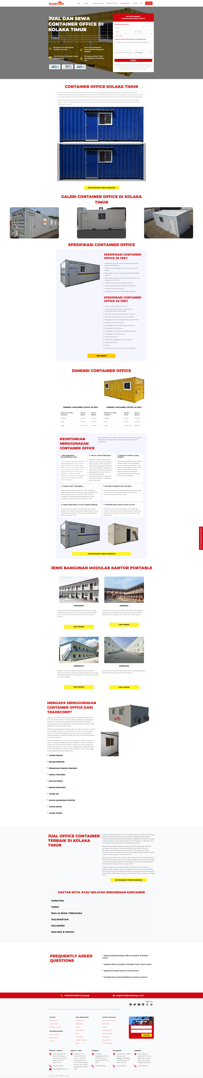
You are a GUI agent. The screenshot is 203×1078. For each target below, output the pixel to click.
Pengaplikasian (125, 3)
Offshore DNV (106, 1040)
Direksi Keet (106, 1024)
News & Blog (79, 1030)
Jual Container (53, 1020)
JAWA (55, 907)
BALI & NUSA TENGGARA (66, 913)
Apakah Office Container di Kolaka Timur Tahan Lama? (127, 964)
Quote (78, 1027)
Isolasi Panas (56, 781)
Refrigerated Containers (109, 1020)
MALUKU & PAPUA (62, 932)
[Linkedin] (143, 1004)
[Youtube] (139, 1004)
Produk (85, 3)
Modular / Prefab (112, 3)
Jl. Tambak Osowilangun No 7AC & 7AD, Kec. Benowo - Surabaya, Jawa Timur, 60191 (102, 1058)
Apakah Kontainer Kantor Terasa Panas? (121, 971)
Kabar (77, 1043)
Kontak (135, 3)
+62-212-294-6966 (58, 1066)
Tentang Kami (80, 1020)
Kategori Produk (54, 1034)
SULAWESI (58, 925)
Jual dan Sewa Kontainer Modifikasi (64, 1009)
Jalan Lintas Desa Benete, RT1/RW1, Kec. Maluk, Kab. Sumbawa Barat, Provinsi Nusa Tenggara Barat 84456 (144, 1058)
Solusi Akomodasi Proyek (62, 800)
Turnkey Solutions (81, 1040)
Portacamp (105, 1036)
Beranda (50, 1009)
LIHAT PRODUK (79, 626)
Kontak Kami (79, 1036)
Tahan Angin (55, 807)
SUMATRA (57, 900)
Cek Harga (101, 356)
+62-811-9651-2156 (100, 1066)
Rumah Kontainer (107, 1043)
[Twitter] (135, 1004)
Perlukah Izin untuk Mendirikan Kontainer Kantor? (125, 977)
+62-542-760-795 (121, 1066)
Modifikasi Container (55, 1027)
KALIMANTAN (60, 919)
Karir (77, 1033)
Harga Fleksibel (57, 775)
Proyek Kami (79, 1024)
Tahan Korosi (56, 755)
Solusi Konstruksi (98, 3)
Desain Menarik (57, 762)
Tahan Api (54, 794)
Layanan (51, 1041)
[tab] (65, 756)
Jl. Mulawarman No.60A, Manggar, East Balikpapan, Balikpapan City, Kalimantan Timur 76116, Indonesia (123, 1058)
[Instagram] (147, 1004)
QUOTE (149, 3)
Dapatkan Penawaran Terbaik (201, 538)
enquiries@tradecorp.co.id (60, 1069)
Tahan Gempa (55, 813)
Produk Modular (107, 1030)
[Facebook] (131, 1004)
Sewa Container (53, 1024)
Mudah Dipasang (57, 787)
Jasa (78, 3)
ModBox (104, 1027)
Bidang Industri (53, 1037)
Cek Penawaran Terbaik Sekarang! (101, 188)
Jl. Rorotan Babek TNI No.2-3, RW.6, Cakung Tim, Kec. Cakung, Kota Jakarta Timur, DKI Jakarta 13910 (59, 1058)
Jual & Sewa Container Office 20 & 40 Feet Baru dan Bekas (93, 1009)
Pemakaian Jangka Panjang (63, 768)
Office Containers (107, 1033)
